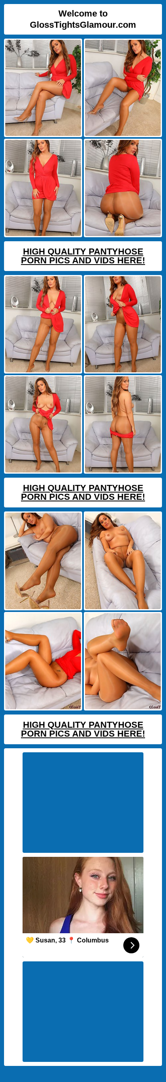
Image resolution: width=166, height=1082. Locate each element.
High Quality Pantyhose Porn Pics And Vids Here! (83, 255)
